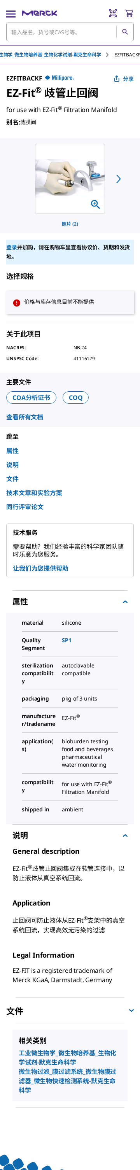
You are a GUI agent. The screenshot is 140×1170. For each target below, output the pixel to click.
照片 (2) (70, 224)
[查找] (124, 32)
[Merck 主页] (39, 13)
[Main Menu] (11, 13)
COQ (76, 397)
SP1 (67, 640)
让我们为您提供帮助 (40, 568)
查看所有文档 (24, 417)
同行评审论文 (25, 507)
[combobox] (70, 32)
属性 (12, 451)
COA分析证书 (31, 397)
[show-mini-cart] (129, 13)
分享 (128, 78)
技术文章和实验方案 (34, 493)
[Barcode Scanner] (112, 13)
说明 (12, 465)
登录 (11, 247)
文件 (12, 479)
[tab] (127, 55)
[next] (118, 179)
